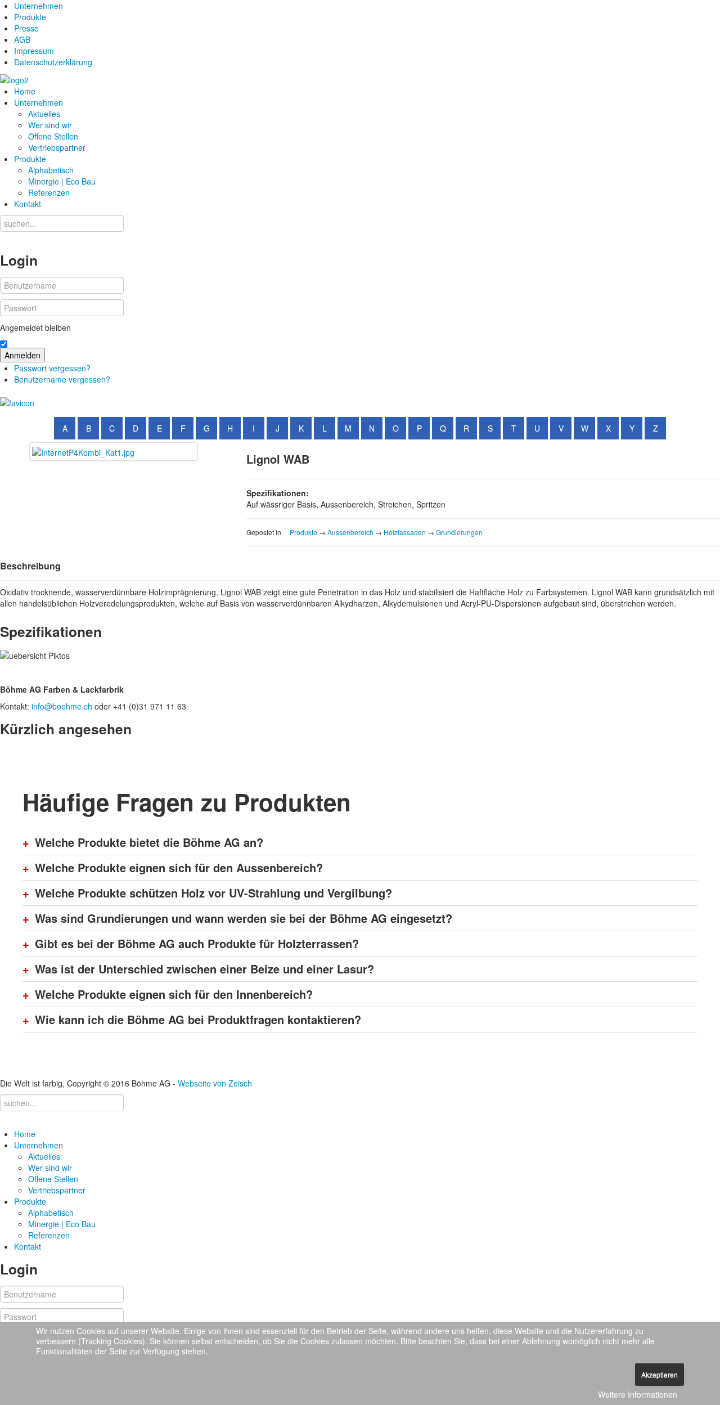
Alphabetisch (51, 170)
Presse (26, 28)
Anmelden (22, 355)
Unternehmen (38, 5)
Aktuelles (44, 113)
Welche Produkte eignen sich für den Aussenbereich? (179, 867)
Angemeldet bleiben (35, 327)
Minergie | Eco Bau (62, 181)
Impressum (34, 50)
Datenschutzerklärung (53, 62)
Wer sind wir (50, 125)
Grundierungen (459, 532)
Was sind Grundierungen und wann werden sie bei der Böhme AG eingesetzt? (243, 918)
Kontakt (27, 203)
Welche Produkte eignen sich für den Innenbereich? (174, 994)
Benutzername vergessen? (62, 379)
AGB (22, 39)
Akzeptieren (659, 1374)
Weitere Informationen (637, 1394)
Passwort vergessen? (52, 368)
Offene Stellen (53, 136)
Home (24, 91)
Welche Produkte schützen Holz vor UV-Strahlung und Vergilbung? (213, 893)
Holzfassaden (405, 532)
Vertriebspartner (57, 147)
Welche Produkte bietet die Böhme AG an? (149, 842)
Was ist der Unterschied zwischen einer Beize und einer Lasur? (204, 969)
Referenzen (49, 192)
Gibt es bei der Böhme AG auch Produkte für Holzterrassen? (197, 943)
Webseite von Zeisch (215, 1083)
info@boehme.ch (62, 706)
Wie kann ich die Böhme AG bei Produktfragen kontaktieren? (198, 1019)
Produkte (30, 17)
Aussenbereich (350, 532)
